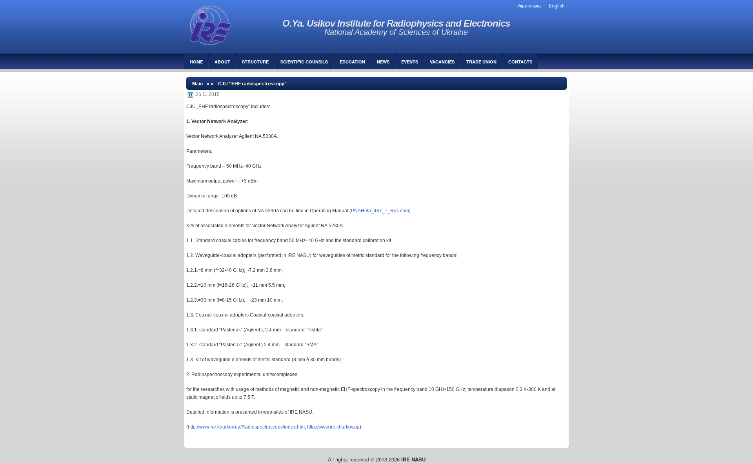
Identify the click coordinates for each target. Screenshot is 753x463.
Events (409, 62)
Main (197, 84)
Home (196, 62)
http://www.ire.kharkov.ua (333, 427)
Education (352, 62)
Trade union (481, 62)
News (383, 62)
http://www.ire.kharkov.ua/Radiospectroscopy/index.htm (246, 427)
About (222, 62)
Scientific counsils (304, 62)
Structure (255, 62)
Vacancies (442, 62)
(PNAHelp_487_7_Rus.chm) (380, 210)
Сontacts (520, 62)
